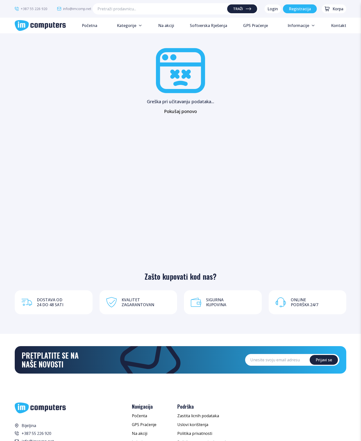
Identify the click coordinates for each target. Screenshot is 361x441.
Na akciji (139, 433)
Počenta (139, 415)
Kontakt (338, 25)
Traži (238, 8)
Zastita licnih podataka (198, 415)
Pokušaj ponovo (180, 111)
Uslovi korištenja (192, 424)
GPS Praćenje (144, 424)
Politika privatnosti (194, 433)
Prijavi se (324, 360)
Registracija (300, 9)
